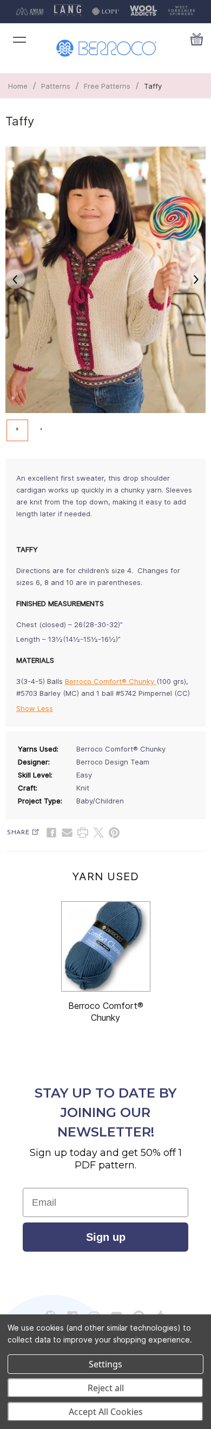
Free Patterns (107, 86)
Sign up (106, 1237)
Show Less (34, 708)
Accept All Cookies (106, 1412)
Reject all (106, 1388)
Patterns (55, 86)
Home (18, 86)
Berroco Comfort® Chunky (110, 681)
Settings (105, 1364)
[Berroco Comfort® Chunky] (106, 946)
